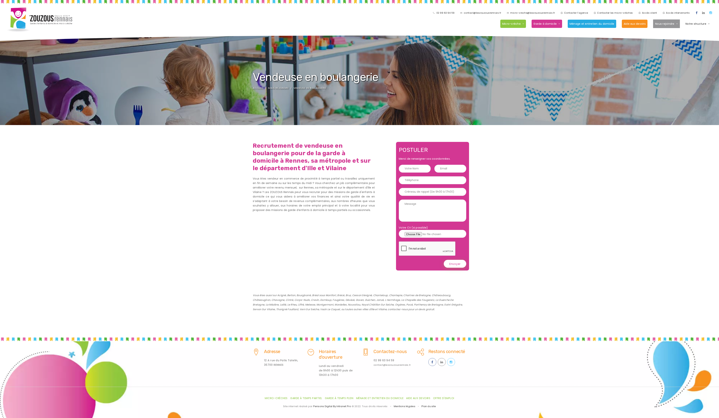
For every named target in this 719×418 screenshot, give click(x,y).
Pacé (409, 304)
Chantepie (395, 295)
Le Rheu (292, 304)
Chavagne (278, 300)
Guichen (370, 300)
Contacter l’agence (576, 12)
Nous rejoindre (664, 24)
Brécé (340, 295)
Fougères (338, 300)
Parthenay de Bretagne (428, 304)
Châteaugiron (261, 300)
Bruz (348, 295)
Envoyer (455, 264)
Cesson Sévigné (362, 295)
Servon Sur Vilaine (264, 309)
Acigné (281, 295)
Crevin (315, 300)
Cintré (289, 300)
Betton (291, 295)
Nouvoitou (354, 304)
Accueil (258, 88)
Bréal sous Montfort (324, 295)
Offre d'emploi (443, 398)
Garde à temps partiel (306, 398)
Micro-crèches (276, 398)
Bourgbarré (304, 295)
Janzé (380, 300)
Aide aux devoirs (635, 24)
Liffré (301, 304)
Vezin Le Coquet (330, 309)
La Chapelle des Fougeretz (417, 300)
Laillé (283, 304)
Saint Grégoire (453, 304)
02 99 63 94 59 (445, 12)
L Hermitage (392, 300)
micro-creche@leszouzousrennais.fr (532, 12)
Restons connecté (446, 351)
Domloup (325, 300)
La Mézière (272, 304)
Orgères (400, 304)
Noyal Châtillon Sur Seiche (378, 304)
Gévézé (350, 300)
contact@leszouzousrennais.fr (482, 12)
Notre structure (695, 24)
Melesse (310, 304)
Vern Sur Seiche (309, 309)
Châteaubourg (441, 295)
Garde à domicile (545, 24)
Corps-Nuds (302, 300)
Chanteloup (380, 295)
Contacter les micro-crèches (615, 12)
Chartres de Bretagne (416, 295)
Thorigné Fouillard (287, 309)
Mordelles (341, 304)
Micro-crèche (511, 24)
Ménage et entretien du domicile (592, 24)
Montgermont (324, 304)
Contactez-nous (390, 351)
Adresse (272, 351)
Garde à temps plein (339, 398)
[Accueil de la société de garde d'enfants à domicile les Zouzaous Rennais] (39, 19)
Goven (360, 300)
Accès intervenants (678, 12)
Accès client (649, 12)
